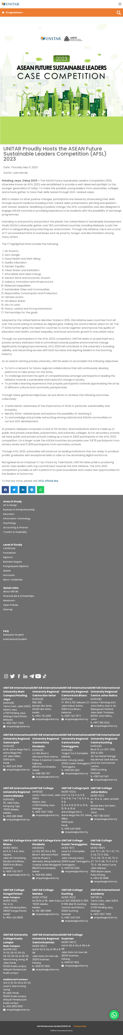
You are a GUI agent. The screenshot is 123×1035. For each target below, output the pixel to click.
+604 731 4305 (42, 715)
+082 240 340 (100, 776)
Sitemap (8, 609)
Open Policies (10, 605)
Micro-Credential (12, 579)
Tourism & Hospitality (15, 532)
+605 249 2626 (13, 766)
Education (8, 514)
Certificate (9, 548)
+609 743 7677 (72, 715)
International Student (15, 639)
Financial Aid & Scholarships (18, 596)
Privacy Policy (80, 1026)
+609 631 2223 (71, 770)
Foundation (9, 552)
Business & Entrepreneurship (19, 509)
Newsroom (9, 600)
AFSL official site (48, 481)
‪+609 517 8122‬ (71, 962)
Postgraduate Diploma (15, 566)
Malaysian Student (13, 634)
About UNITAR (10, 591)
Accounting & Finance (15, 527)
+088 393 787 (42, 773)
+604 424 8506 (14, 917)
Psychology (9, 523)
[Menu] (120, 4)
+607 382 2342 (101, 722)
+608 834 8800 (43, 874)
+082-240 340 (71, 917)
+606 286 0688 (14, 816)
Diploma (7, 557)
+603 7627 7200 (14, 723)
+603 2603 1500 (14, 1006)
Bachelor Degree (12, 561)
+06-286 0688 (42, 910)
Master (7, 570)
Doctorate (9, 575)
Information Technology (16, 518)
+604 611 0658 (100, 878)
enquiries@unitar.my (18, 726)
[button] (24, 12)
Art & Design (10, 505)
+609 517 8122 (42, 966)
